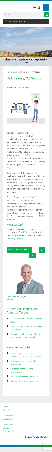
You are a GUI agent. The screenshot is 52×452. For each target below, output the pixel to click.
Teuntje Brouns (35, 197)
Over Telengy (8, 416)
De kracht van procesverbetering (24, 381)
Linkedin (35, 7)
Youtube (39, 7)
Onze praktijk (8, 419)
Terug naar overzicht (19, 250)
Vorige (32, 255)
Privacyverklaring (10, 431)
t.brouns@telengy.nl (15, 239)
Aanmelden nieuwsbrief (17, 21)
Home (9, 72)
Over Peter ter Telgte (16, 296)
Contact (6, 428)
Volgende (42, 250)
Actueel (16, 72)
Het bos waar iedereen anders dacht (26, 376)
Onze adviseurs (9, 425)
